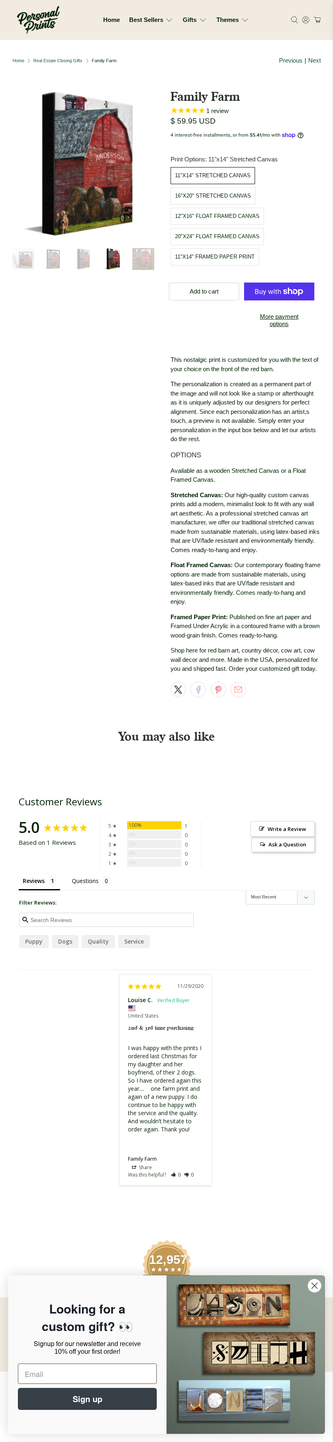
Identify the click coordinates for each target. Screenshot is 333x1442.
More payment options (279, 320)
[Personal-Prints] (38, 20)
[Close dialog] (314, 1286)
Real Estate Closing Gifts (57, 61)
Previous (291, 60)
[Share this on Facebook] (198, 689)
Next (314, 60)
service (134, 941)
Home (111, 19)
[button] (316, 20)
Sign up (87, 1399)
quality (98, 941)
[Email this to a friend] (238, 689)
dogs (65, 941)
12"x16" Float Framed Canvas (217, 216)
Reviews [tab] (34, 881)
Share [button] (145, 1167)
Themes (227, 19)
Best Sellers (146, 19)
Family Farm (142, 1158)
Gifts (190, 19)
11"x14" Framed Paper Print (215, 257)
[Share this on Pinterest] (218, 689)
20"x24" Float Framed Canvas (217, 236)
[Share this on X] (178, 689)
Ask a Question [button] (287, 844)
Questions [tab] (85, 881)
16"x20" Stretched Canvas (213, 196)
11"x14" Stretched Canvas (213, 175)
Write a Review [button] (287, 829)
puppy (34, 941)
